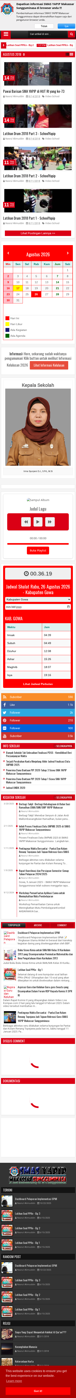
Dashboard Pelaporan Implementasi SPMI (39, 933)
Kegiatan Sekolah (14, 797)
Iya (66, 26)
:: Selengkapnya (63, 746)
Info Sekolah (11, 746)
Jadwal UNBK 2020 (15, 788)
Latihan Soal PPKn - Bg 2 (14, 45)
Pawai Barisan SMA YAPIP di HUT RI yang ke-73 (34, 91)
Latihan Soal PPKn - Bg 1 (55, 45)
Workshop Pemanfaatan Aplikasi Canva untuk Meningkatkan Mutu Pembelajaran (42, 894)
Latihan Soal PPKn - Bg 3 (27, 1213)
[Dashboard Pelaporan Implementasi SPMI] (10, 942)
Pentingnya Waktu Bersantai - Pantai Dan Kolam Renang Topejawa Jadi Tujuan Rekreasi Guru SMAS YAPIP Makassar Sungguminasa (44, 851)
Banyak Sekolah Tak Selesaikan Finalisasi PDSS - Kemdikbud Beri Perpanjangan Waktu (39, 754)
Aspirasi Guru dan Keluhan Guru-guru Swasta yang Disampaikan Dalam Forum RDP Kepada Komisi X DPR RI (45, 991)
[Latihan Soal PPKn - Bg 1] (10, 974)
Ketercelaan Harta (24, 1361)
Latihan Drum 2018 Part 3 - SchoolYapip (29, 133)
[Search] (71, 34)
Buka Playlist (38, 550)
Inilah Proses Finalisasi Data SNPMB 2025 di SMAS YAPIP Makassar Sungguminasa (44, 828)
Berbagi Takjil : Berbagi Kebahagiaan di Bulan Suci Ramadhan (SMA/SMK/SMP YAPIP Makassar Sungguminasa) (44, 807)
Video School (52, 96)
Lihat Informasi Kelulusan (49, 365)
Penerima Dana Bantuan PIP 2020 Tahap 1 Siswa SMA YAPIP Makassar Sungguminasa (36, 780)
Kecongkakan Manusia (26, 1347)
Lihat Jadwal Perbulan (38, 684)
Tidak (44, 26)
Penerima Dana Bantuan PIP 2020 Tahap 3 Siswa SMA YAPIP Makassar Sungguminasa (36, 771)
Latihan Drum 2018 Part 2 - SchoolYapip (29, 175)
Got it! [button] (38, 1391)
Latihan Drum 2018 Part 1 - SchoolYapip (29, 218)
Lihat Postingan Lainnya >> (38, 233)
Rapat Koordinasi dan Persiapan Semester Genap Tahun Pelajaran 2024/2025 (44, 872)
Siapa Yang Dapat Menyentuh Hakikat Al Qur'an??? (40, 1332)
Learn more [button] (14, 1381)
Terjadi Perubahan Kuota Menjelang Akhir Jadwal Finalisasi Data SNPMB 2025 (38, 763)
